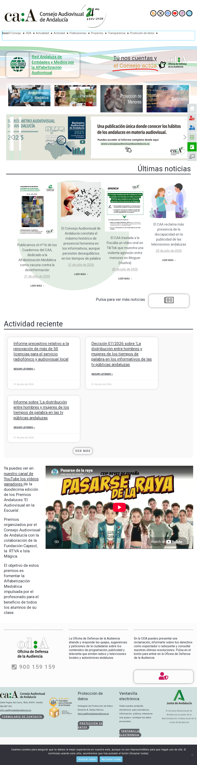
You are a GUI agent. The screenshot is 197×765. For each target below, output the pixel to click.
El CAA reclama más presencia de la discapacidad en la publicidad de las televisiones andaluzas (168, 234)
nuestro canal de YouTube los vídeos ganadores (21, 479)
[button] (98, 137)
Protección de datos (142, 33)
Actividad (59, 33)
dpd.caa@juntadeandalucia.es (93, 713)
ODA (28, 33)
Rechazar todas (111, 759)
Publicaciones (78, 33)
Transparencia (116, 33)
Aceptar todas (87, 759)
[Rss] (153, 13)
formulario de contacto (22, 716)
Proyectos (97, 33)
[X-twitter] (160, 13)
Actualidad (42, 33)
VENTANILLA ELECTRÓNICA (129, 733)
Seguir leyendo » (24, 369)
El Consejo (15, 33)
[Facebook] (168, 13)
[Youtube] (175, 13)
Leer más (36, 286)
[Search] (189, 13)
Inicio (5, 33)
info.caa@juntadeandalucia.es (15, 710)
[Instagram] (182, 13)
